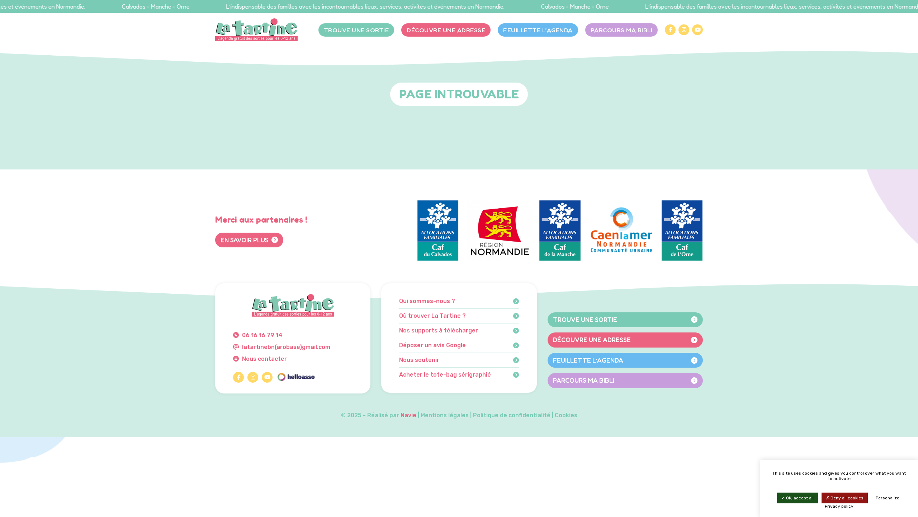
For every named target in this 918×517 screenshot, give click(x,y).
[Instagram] (683, 29)
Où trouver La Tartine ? (432, 316)
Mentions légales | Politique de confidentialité (485, 415)
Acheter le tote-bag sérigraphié (445, 375)
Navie (408, 415)
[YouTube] (697, 29)
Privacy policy (839, 506)
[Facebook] (670, 29)
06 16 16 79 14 (261, 335)
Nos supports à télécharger (438, 331)
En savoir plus (245, 240)
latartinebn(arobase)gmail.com (285, 347)
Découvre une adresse (446, 30)
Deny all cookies (846, 497)
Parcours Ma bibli (622, 30)
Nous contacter (264, 359)
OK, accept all (799, 497)
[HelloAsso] (296, 377)
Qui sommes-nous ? (427, 301)
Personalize (887, 497)
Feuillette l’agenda (538, 30)
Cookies (566, 415)
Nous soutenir (419, 360)
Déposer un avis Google (432, 345)
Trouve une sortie (356, 30)
